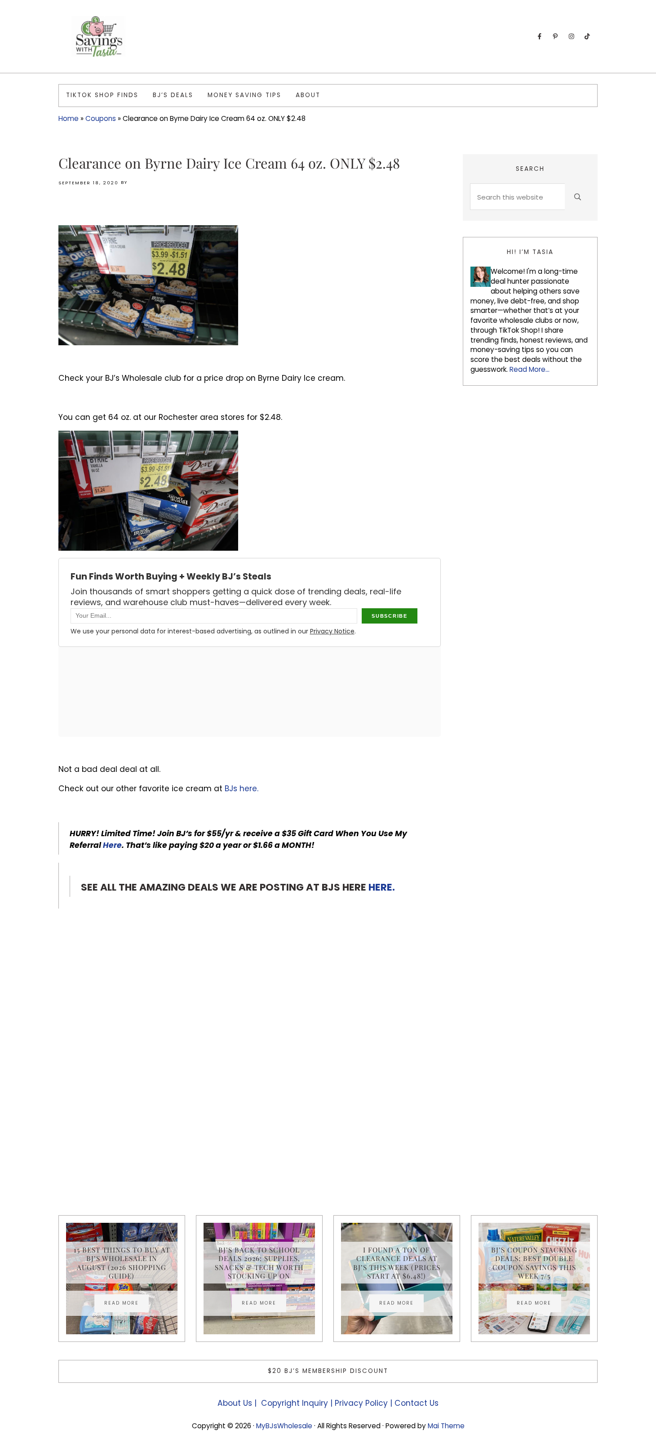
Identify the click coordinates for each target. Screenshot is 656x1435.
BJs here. (243, 788)
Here (112, 845)
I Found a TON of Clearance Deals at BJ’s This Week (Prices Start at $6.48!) (396, 1262)
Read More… (530, 369)
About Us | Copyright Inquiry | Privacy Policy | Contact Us (328, 1403)
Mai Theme (446, 1426)
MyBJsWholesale (284, 1426)
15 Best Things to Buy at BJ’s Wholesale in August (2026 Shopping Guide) (122, 1262)
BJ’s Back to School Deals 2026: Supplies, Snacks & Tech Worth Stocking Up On (259, 1262)
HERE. (381, 887)
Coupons (100, 118)
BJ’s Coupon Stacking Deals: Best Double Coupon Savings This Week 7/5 (534, 1262)
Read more (126, 1304)
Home (68, 118)
